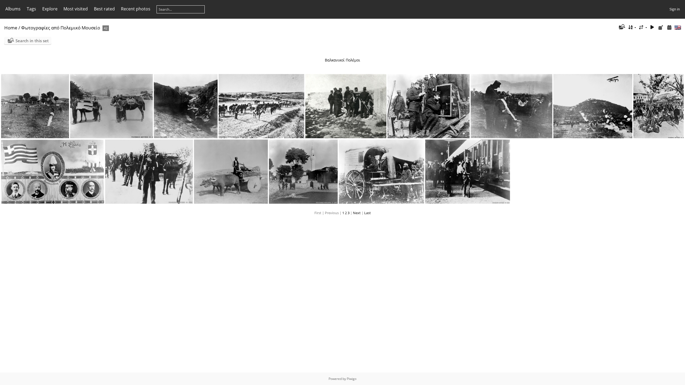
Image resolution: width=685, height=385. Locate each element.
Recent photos (135, 9)
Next (357, 212)
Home (10, 28)
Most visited (75, 9)
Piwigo (351, 378)
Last (367, 212)
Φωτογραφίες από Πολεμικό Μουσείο (60, 28)
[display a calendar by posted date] (660, 27)
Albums (13, 9)
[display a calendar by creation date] (669, 27)
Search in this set (32, 40)
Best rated (104, 9)
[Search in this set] (621, 27)
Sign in (674, 9)
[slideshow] (652, 27)
